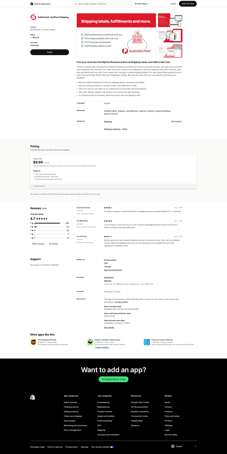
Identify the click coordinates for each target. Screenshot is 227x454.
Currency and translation (108, 434)
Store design (69, 421)
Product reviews (104, 411)
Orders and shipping (73, 416)
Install (49, 52)
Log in (173, 3)
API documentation (139, 407)
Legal (167, 430)
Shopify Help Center (140, 402)
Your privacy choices (100, 447)
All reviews (53, 244)
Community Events (139, 416)
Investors (169, 411)
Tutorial (107, 266)
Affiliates (169, 425)
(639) (37, 37)
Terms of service (55, 447)
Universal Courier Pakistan (162, 340)
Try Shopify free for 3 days (114, 379)
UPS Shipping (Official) (47, 340)
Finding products (71, 407)
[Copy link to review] (91, 208)
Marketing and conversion (75, 425)
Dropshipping (103, 402)
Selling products (71, 411)
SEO (99, 425)
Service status (171, 434)
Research (135, 425)
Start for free (188, 3)
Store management (72, 430)
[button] (56, 342)
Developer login (37, 447)
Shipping (108, 121)
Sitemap (84, 447)
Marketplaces (103, 407)
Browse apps (141, 3)
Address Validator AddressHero (107, 340)
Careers (168, 407)
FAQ (106, 263)
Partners (168, 421)
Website (107, 281)
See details (109, 327)
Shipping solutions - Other (115, 129)
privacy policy (121, 302)
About (167, 402)
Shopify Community (140, 411)
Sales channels (70, 402)
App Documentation (113, 270)
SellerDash (34, 45)
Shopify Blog (136, 421)
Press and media (172, 416)
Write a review (38, 244)
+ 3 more (170, 51)
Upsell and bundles (105, 416)
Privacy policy (110, 260)
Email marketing (104, 421)
